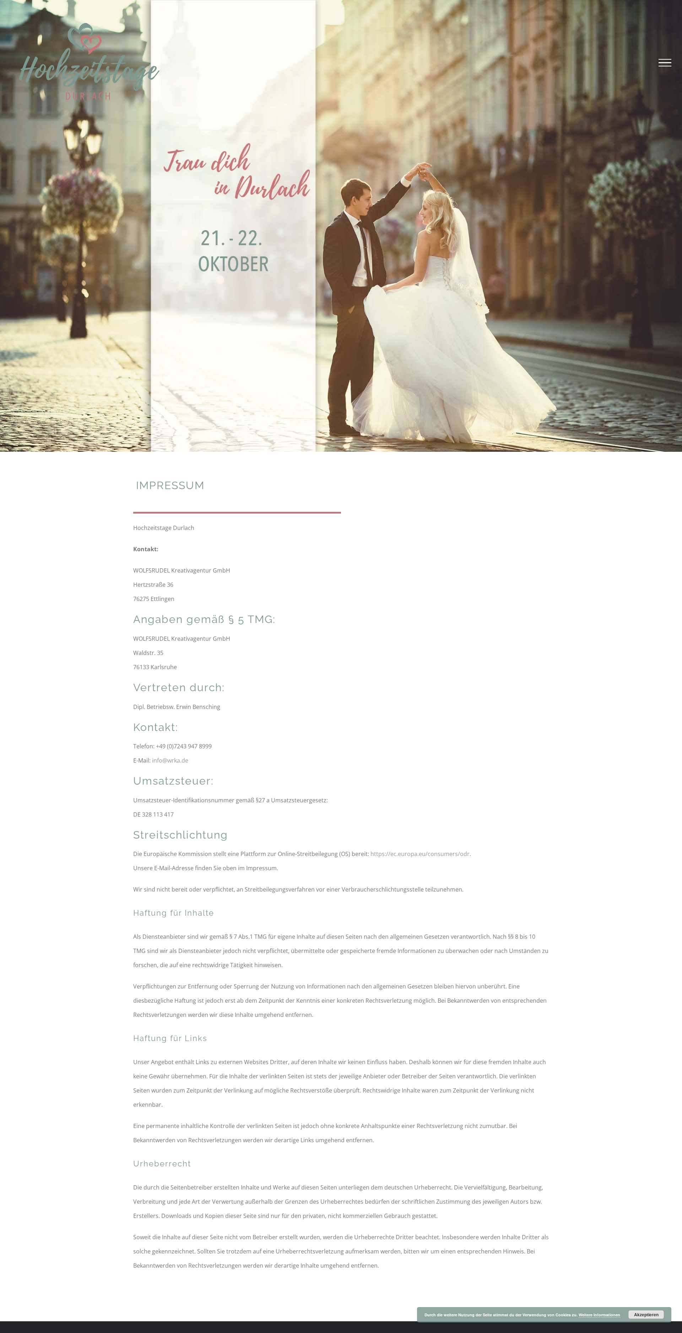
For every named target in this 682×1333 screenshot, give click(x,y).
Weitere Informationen (599, 1314)
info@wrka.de (170, 760)
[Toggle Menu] (664, 63)
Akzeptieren (646, 1314)
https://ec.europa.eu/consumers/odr (420, 854)
